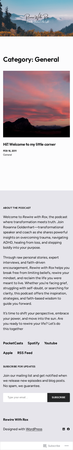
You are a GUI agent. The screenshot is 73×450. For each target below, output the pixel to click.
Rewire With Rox (15, 419)
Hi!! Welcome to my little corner (29, 144)
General (7, 154)
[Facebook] (68, 429)
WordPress (34, 429)
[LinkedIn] (63, 429)
